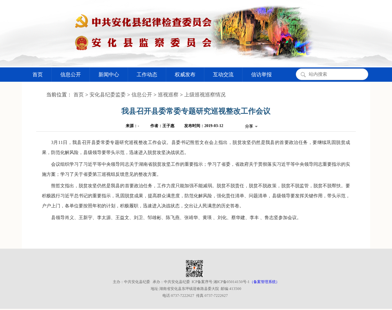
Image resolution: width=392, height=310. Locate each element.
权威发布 (185, 74)
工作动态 (147, 74)
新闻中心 (108, 74)
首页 (37, 74)
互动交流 (223, 74)
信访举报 (261, 74)
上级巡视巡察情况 (205, 95)
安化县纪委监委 (108, 95)
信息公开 (70, 74)
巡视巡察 (168, 95)
